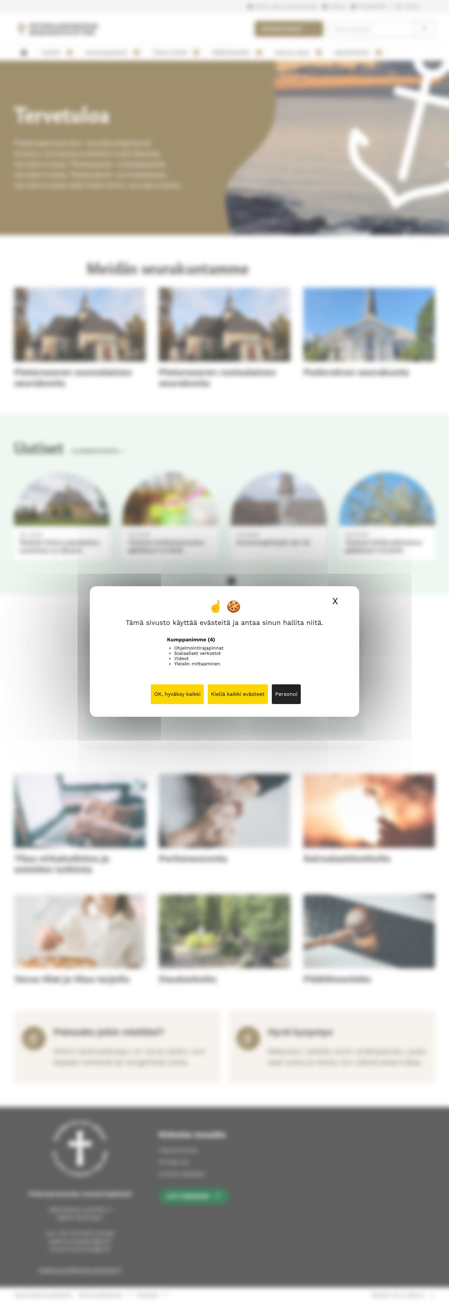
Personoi (286, 694)
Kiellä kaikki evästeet (238, 694)
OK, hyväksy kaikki (177, 694)
